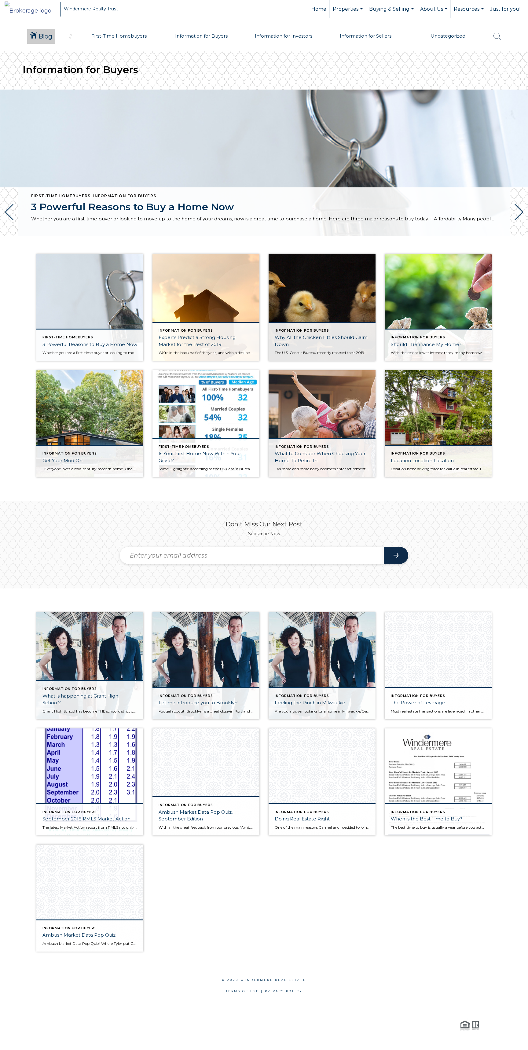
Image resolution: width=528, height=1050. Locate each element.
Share (518, 253)
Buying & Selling (392, 12)
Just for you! (505, 9)
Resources (469, 12)
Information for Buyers (124, 195)
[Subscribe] (396, 555)
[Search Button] (497, 36)
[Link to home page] (31, 9)
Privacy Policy (283, 991)
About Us (434, 12)
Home (318, 9)
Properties (348, 12)
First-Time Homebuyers (60, 195)
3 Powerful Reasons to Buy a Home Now (132, 207)
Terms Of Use (242, 991)
